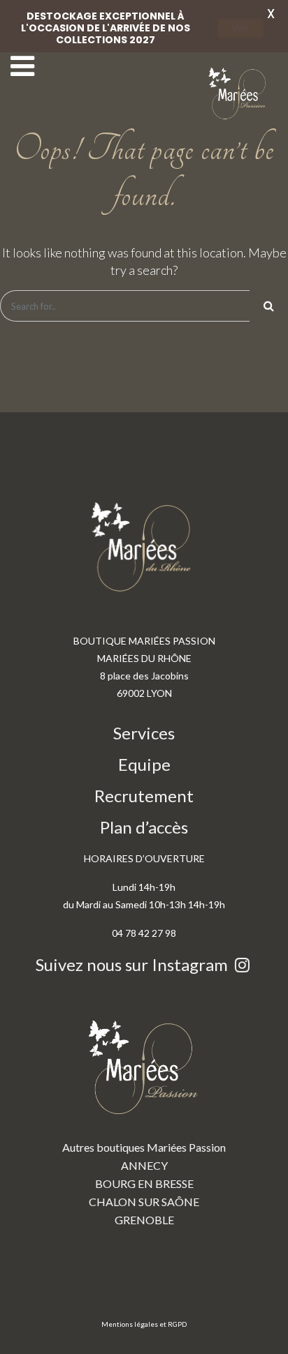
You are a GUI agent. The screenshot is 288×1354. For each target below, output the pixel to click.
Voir (240, 28)
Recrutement (144, 795)
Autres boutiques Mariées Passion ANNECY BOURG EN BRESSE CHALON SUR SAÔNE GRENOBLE (144, 1183)
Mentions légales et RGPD (144, 1324)
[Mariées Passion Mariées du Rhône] (239, 94)
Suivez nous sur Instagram (133, 964)
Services (144, 733)
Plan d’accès (144, 827)
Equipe (144, 764)
